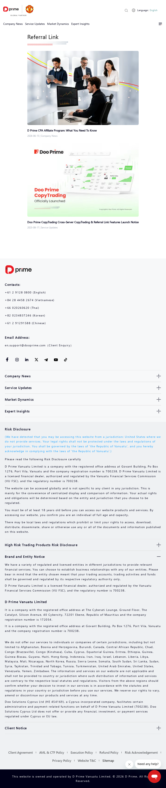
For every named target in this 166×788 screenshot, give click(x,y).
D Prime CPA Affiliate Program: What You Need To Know (62, 130)
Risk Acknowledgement (141, 752)
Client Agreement (20, 752)
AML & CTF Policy (51, 752)
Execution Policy (82, 752)
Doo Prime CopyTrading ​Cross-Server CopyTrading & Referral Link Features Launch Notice (83, 222)
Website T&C (87, 760)
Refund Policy (108, 752)
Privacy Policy (61, 760)
